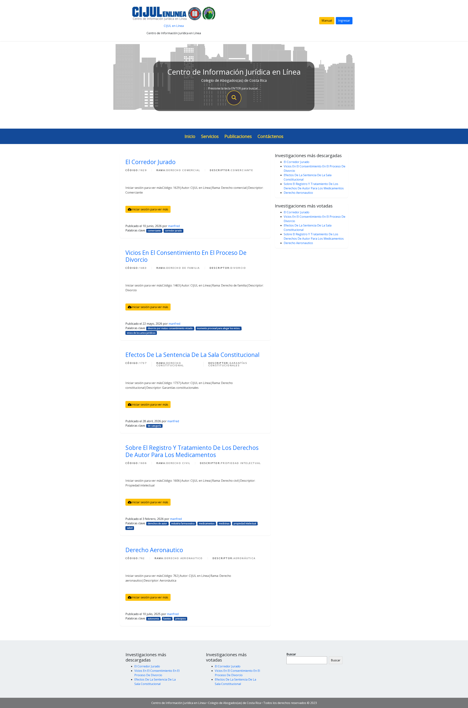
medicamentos (206, 523)
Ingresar (344, 20)
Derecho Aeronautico (154, 550)
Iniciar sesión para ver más (149, 209)
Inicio (190, 136)
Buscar (291, 654)
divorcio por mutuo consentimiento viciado (170, 328)
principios (180, 618)
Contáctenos (270, 136)
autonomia (153, 618)
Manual (327, 20)
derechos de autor (157, 523)
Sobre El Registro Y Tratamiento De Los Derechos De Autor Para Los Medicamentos (191, 451)
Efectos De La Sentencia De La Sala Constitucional (192, 355)
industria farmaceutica (183, 523)
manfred (174, 226)
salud (130, 527)
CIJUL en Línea (174, 26)
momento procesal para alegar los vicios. (218, 328)
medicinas (224, 523)
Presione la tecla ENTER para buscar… (234, 88)
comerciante (154, 230)
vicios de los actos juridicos (141, 332)
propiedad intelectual (245, 523)
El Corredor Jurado (150, 162)
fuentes (167, 618)
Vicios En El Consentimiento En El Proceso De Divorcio (185, 256)
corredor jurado (173, 230)
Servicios (210, 136)
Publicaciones (238, 136)
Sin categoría (154, 425)
